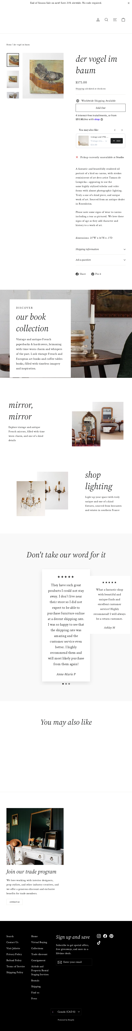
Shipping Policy (14, 972)
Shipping (80, 88)
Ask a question (83, 259)
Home (9, 44)
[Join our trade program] (35, 836)
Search (10, 936)
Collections (37, 948)
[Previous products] (114, 130)
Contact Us (12, 942)
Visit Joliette (13, 948)
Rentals (35, 980)
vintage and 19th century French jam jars (100, 137)
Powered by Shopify (66, 1020)
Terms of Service (15, 966)
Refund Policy (14, 960)
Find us (35, 992)
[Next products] (122, 130)
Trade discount (39, 954)
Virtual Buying (39, 942)
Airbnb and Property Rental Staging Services (40, 970)
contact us (14, 901)
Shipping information (87, 249)
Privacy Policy (14, 954)
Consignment (38, 960)
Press (34, 998)
